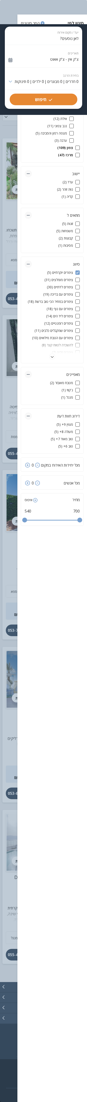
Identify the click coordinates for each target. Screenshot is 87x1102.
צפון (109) (65, 147)
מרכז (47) (65, 155)
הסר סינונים (31, 23)
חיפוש (40, 99)
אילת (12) (60, 118)
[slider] (24, 520)
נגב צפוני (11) (57, 126)
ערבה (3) (61, 140)
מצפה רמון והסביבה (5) (51, 133)
